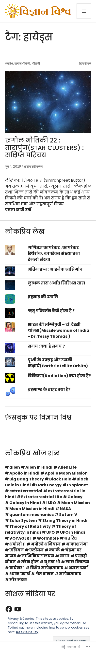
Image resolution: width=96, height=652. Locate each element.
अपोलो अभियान (46, 544)
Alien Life (67, 467)
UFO (50, 532)
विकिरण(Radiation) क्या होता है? (59, 376)
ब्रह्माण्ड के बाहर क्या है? (49, 389)
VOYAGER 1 (20, 538)
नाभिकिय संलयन (37, 556)
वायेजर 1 (17, 568)
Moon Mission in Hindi (31, 508)
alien (14, 467)
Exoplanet (77, 485)
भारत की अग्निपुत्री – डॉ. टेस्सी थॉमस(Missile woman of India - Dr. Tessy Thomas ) (58, 330)
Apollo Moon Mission (66, 473)
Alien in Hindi (38, 467)
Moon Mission (75, 503)
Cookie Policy (27, 632)
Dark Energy (49, 485)
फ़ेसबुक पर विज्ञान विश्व (38, 417)
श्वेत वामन (44, 574)
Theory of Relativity (30, 526)
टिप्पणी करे (85, 63)
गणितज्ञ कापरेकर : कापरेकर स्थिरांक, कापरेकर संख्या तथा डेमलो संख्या (54, 253)
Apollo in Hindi (24, 473)
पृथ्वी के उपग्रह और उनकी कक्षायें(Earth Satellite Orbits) (58, 363)
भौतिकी (36, 63)
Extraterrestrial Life (41, 497)
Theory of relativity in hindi (40, 529)
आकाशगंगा (77, 544)
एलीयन (36, 550)
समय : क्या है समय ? (46, 346)
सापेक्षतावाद (70, 574)
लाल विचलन (77, 562)
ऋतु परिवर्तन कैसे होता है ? (51, 311)
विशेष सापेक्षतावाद (46, 568)
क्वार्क (54, 550)
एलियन (16, 550)
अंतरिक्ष (9, 63)
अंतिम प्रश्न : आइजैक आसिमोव (55, 269)
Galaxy (74, 497)
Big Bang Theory (26, 479)
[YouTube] (18, 609)
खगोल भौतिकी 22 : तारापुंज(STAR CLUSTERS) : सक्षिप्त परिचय (44, 147)
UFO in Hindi (72, 532)
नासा (64, 556)
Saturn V (68, 514)
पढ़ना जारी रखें (18, 210)
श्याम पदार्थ (19, 574)
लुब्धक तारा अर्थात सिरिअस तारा (56, 283)
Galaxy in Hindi (25, 503)
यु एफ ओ (52, 562)
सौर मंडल (18, 579)
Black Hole (60, 479)
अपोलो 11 (17, 544)
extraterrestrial (25, 491)
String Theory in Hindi (64, 520)
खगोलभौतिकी (22, 63)
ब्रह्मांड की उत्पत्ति (43, 297)
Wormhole (48, 538)
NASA (65, 508)
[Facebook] (9, 609)
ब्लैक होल (30, 562)
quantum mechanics (31, 514)
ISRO (51, 503)
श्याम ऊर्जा (78, 568)
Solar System (23, 520)
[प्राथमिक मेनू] (84, 11)
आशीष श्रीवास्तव (33, 166)
